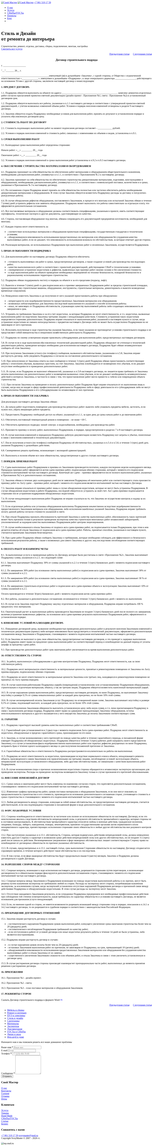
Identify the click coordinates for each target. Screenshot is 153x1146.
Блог (9, 18)
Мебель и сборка (15, 1010)
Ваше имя (7, 1047)
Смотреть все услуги (11, 49)
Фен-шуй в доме (15, 1037)
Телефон (6, 1053)
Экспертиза (13, 1026)
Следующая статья (142, 54)
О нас (10, 7)
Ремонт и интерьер (16, 1013)
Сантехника (13, 1021)
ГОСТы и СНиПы (16, 1031)
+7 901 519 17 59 (42, 2)
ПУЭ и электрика (16, 1015)
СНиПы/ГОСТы (15, 13)
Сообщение (8, 1073)
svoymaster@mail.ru (28, 1135)
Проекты (11, 15)
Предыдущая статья (119, 54)
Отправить (7, 1076)
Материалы (13, 1023)
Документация (14, 1029)
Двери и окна (14, 1034)
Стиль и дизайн (15, 1018)
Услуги (10, 10)
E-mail (4, 1050)
